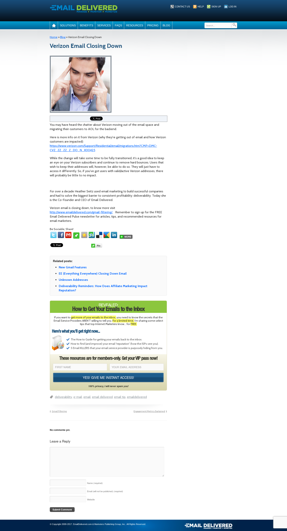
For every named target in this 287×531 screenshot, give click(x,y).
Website (91, 499)
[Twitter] (53, 235)
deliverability (63, 397)
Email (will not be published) (105, 491)
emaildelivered (137, 397)
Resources (134, 25)
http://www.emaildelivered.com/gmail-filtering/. (81, 212)
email (87, 397)
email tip (120, 397)
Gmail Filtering (59, 411)
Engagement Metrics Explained (149, 411)
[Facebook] (61, 235)
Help (201, 6)
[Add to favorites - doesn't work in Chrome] (84, 235)
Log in (232, 6)
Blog (166, 25)
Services (104, 25)
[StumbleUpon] (92, 235)
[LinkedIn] (114, 235)
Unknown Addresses (73, 280)
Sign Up (216, 6)
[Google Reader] (106, 235)
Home (53, 37)
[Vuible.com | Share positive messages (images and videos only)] (76, 237)
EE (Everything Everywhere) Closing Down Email (93, 273)
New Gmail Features (73, 267)
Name (95, 483)
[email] (68, 235)
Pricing (153, 25)
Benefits (86, 25)
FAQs (118, 25)
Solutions (68, 25)
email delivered (102, 397)
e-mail (77, 397)
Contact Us (182, 6)
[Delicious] (99, 235)
